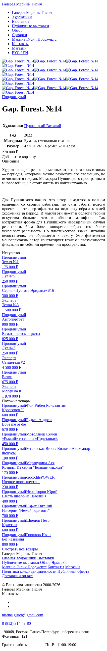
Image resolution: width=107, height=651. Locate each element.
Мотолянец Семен (41, 434)
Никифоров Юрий (41, 491)
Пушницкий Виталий (42, 126)
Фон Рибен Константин (46, 405)
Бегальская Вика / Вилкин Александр (58, 448)
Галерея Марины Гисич (22, 4)
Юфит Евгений (39, 506)
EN (20, 53)
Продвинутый (14, 97)
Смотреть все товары (20, 549)
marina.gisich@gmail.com (22, 615)
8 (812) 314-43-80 (16, 623)
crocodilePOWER (40, 477)
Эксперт (9, 300)
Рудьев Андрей (39, 420)
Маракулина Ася (40, 463)
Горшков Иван (38, 535)
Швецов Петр (38, 520)
